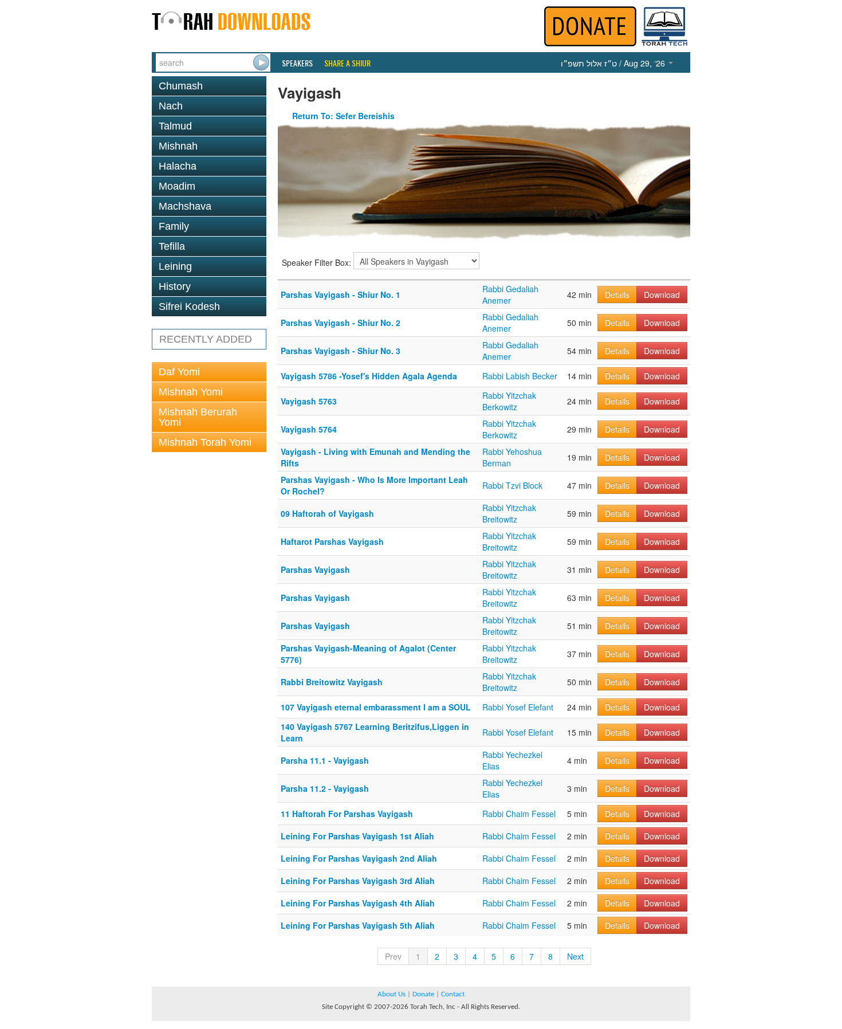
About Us (391, 994)
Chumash (181, 86)
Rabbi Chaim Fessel (519, 813)
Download (662, 294)
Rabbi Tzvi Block (512, 485)
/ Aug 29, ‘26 (614, 63)
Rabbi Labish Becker (519, 376)
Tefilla (172, 246)
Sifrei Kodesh (189, 306)
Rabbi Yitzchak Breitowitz (509, 513)
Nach (171, 106)
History (175, 286)
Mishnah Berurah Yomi (198, 417)
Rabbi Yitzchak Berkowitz (509, 401)
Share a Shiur (347, 63)
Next (575, 956)
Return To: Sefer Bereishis (343, 115)
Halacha (177, 166)
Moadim (177, 186)
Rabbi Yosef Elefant (517, 707)
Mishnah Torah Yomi (205, 442)
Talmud (175, 126)
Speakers (297, 63)
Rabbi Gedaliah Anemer (510, 294)
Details (617, 294)
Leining (175, 266)
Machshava (185, 206)
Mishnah (178, 146)
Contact (453, 994)
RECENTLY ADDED (205, 339)
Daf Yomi (179, 372)
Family (174, 226)
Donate (423, 994)
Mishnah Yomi (191, 392)
